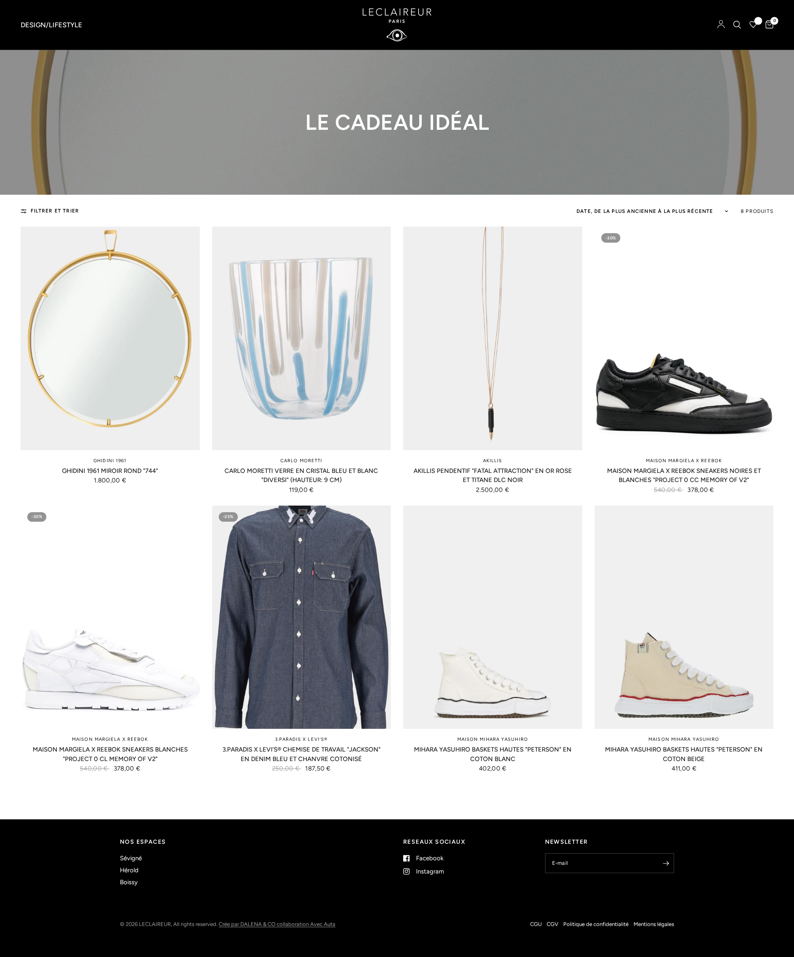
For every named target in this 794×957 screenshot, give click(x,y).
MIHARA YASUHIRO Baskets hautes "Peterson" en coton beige (684, 754)
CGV (552, 924)
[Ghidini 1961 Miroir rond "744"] (110, 338)
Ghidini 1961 (110, 460)
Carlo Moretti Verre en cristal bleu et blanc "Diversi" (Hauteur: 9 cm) (301, 475)
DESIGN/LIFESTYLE (51, 25)
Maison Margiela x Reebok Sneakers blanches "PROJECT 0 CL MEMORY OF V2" (110, 754)
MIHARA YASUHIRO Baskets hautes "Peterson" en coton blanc (493, 754)
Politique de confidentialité (596, 924)
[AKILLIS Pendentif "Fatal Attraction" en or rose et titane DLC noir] (492, 338)
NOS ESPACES (143, 842)
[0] (767, 25)
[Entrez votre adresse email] (666, 863)
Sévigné (131, 858)
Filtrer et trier (55, 211)
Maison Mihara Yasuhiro (492, 739)
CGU (536, 924)
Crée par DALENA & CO (248, 924)
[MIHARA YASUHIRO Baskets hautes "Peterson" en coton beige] (684, 617)
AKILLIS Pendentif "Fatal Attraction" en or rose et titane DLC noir (493, 475)
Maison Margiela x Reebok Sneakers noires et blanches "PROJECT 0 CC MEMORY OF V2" (684, 475)
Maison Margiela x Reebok (684, 460)
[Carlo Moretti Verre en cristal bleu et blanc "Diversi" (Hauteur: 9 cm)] (301, 338)
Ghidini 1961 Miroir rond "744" (110, 471)
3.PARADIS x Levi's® (301, 739)
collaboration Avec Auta (306, 924)
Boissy (129, 882)
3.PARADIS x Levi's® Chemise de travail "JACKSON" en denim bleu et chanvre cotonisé (301, 754)
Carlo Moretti (301, 460)
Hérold (129, 870)
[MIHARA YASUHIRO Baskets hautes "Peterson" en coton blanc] (492, 617)
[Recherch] (737, 25)
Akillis (492, 460)
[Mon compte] (721, 25)
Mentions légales (654, 924)
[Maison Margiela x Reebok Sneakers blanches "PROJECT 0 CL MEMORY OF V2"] (110, 617)
